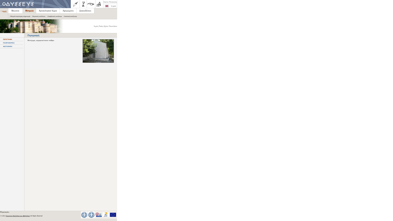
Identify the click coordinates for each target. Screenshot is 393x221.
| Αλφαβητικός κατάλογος (54, 16)
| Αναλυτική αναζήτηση (70, 16)
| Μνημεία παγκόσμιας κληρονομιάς (20, 16)
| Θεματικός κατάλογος (38, 16)
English (113, 6)
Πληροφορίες (5, 212)
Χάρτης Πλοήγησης (110, 2)
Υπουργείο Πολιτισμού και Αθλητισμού (18, 216)
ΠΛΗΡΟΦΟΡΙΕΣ (9, 43)
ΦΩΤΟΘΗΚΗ (7, 46)
